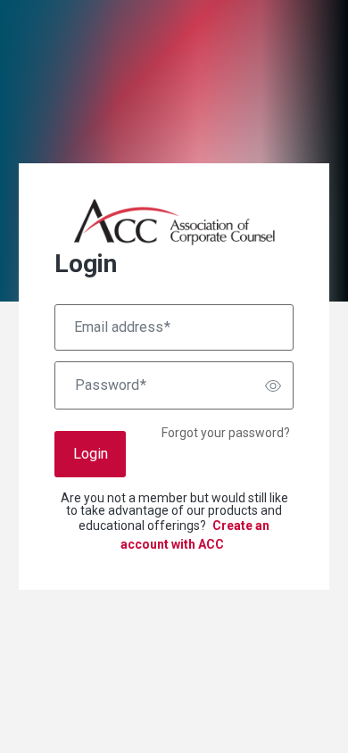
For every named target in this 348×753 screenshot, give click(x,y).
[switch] (273, 385)
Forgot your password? (226, 433)
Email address (122, 327)
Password (110, 385)
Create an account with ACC (194, 534)
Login (90, 453)
